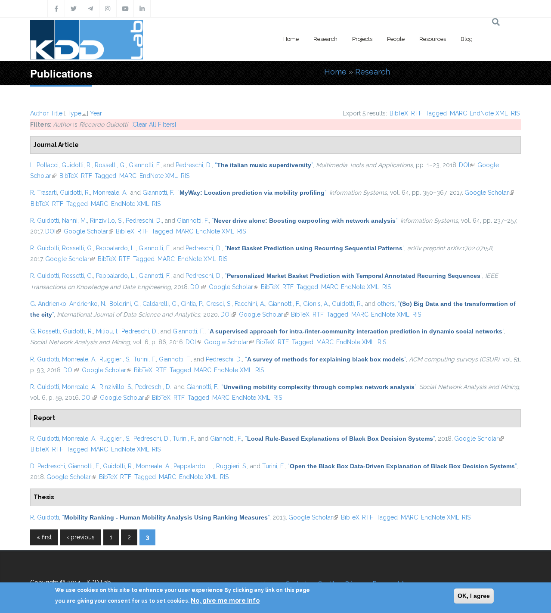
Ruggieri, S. (114, 359)
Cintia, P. (192, 303)
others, (386, 303)
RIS (515, 113)
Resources (432, 39)
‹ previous (81, 537)
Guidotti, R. (77, 165)
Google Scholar (489, 192)
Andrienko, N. (87, 303)
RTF (416, 113)
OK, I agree (474, 595)
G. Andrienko (48, 303)
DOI (466, 165)
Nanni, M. (74, 220)
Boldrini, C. (124, 303)
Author (39, 113)
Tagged (436, 113)
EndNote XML (489, 113)
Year (96, 113)
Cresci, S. (219, 303)
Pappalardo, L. (116, 248)
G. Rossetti (45, 331)
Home (291, 39)
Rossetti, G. (110, 165)
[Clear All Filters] (153, 124)
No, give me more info (225, 600)
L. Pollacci (44, 165)
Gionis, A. (316, 303)
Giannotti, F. (145, 165)
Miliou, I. (107, 331)
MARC (458, 113)
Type (74, 113)
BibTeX (399, 113)
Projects (362, 39)
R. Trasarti (43, 192)
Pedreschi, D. (194, 165)
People (396, 39)
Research (325, 39)
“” (264, 165)
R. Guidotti (44, 220)
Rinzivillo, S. (106, 220)
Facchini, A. (250, 303)
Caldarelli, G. (160, 303)
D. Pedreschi (47, 466)
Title (56, 113)
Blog (467, 39)
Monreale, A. (110, 192)
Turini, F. (144, 359)
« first (44, 537)
